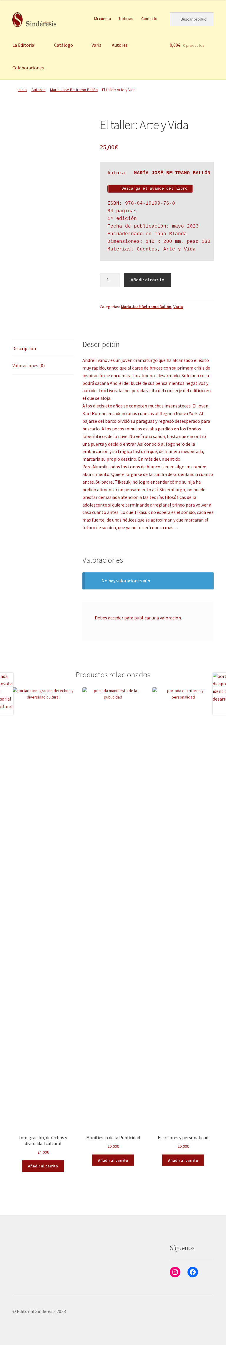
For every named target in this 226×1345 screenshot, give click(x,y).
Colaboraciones (28, 68)
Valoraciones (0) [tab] (28, 365)
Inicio (22, 89)
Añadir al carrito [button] (43, 1166)
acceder (115, 618)
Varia (97, 45)
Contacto (149, 18)
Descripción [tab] (24, 348)
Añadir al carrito (147, 280)
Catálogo (63, 45)
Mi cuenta (102, 18)
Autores (120, 45)
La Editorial (24, 45)
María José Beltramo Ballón (74, 89)
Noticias (126, 18)
